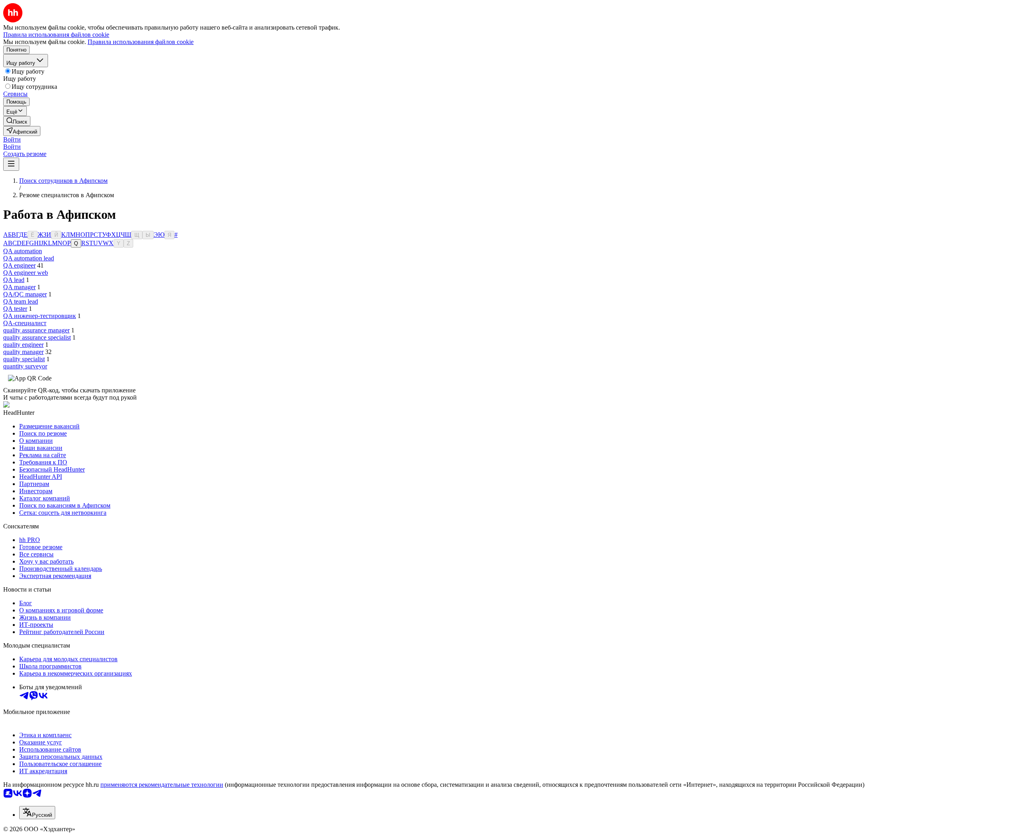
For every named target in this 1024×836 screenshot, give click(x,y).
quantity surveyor (25, 366)
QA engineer (19, 265)
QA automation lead (28, 258)
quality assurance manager (36, 330)
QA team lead (20, 301)
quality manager (23, 351)
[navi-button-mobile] (11, 164)
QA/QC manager (25, 294)
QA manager (19, 287)
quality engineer (23, 344)
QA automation (22, 251)
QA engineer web (25, 272)
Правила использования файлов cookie (141, 41)
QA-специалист (24, 323)
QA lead (13, 279)
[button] (12, 139)
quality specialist (24, 359)
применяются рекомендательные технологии (161, 784)
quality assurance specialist (37, 337)
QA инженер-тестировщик (39, 315)
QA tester (15, 308)
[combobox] (37, 812)
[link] (16, 121)
